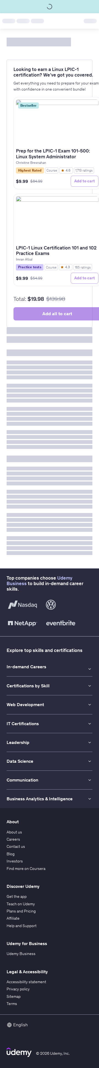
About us (14, 832)
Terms (12, 1003)
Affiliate (13, 918)
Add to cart (84, 180)
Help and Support (22, 925)
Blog (11, 853)
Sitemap (14, 996)
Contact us (16, 846)
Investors (15, 861)
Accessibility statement (26, 981)
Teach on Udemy (21, 903)
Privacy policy (18, 989)
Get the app (17, 896)
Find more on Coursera (26, 868)
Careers (13, 839)
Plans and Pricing (21, 911)
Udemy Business (21, 953)
